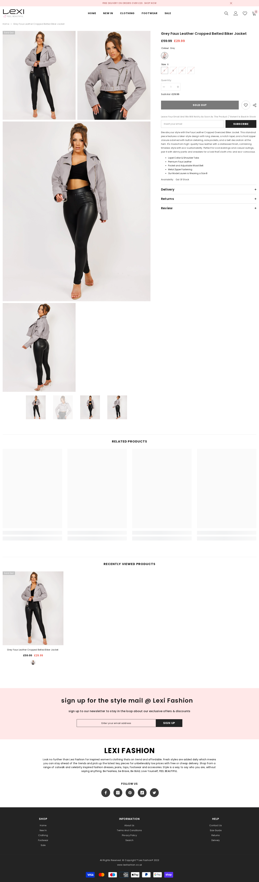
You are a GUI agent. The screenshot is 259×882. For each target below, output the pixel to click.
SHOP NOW (150, 3)
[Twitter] (154, 792)
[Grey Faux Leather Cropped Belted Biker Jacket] (33, 608)
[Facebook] (105, 792)
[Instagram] (118, 792)
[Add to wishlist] (245, 105)
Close (231, 3)
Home (6, 23)
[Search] (226, 13)
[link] (32, 533)
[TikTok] (142, 792)
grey (33, 662)
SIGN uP (169, 723)
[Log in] (236, 13)
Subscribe (240, 124)
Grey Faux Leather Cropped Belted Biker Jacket (33, 649)
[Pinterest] (130, 792)
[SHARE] (253, 105)
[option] (35, 407)
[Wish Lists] (245, 13)
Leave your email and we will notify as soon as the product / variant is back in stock (208, 116)
